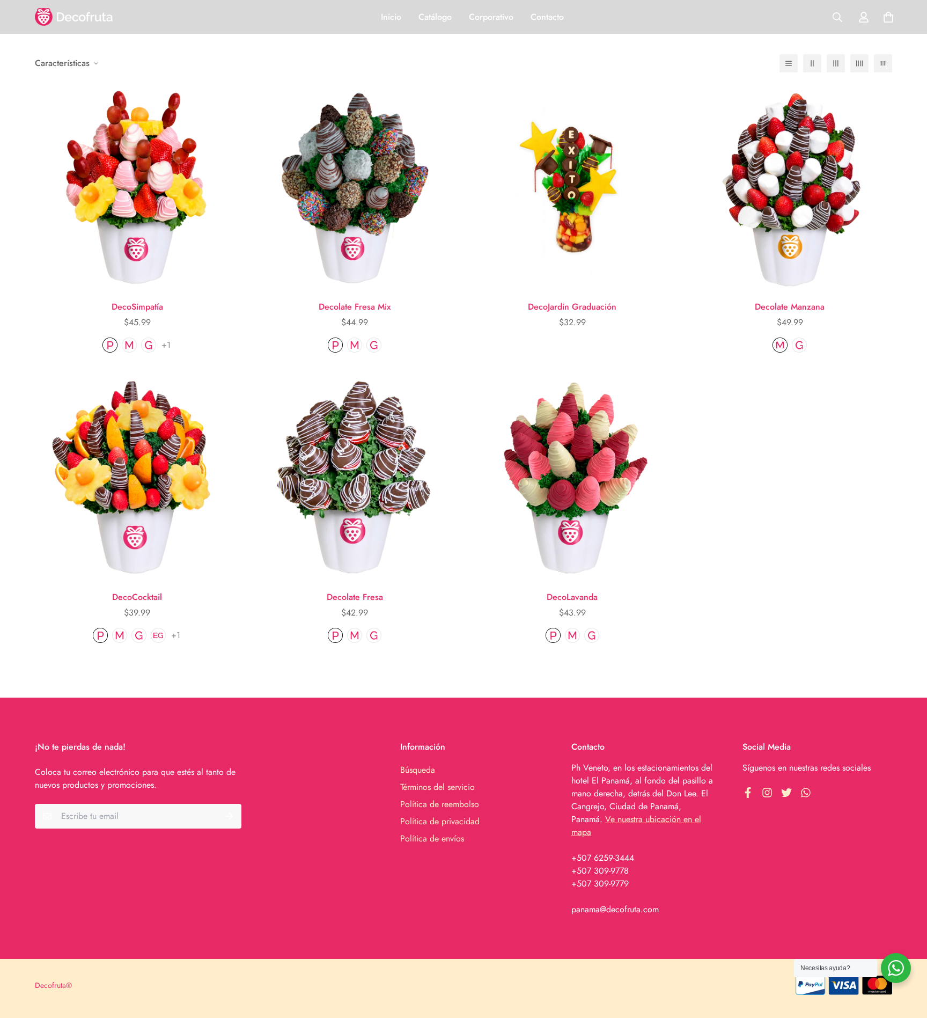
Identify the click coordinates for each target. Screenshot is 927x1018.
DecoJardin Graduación (572, 307)
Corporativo (491, 17)
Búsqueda (417, 770)
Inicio (391, 17)
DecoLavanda (572, 597)
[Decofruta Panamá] (74, 17)
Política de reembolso (439, 804)
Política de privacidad (440, 821)
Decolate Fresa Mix (355, 307)
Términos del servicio (437, 787)
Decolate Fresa (355, 597)
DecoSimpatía (137, 307)
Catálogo (435, 17)
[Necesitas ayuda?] (896, 968)
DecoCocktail (137, 597)
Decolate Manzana (790, 307)
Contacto (547, 17)
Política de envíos (432, 838)
